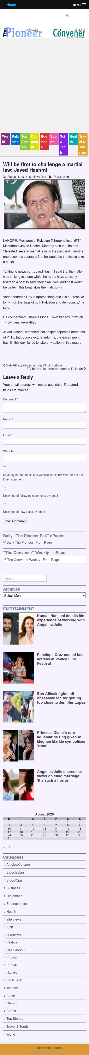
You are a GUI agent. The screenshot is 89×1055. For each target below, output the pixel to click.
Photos (11, 957)
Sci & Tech (63, 144)
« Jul (6, 847)
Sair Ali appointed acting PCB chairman (34, 365)
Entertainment (16, 903)
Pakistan (15, 139)
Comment (10, 399)
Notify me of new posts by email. (24, 511)
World (5, 139)
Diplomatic (34, 141)
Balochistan (15, 872)
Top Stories (24, 141)
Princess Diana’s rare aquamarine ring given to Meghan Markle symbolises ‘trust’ (61, 739)
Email (7, 435)
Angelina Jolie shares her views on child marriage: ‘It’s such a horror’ (59, 776)
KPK (9, 927)
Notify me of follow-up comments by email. (31, 495)
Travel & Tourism (82, 144)
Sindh (10, 995)
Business (44, 141)
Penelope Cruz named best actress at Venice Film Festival (61, 659)
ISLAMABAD (16, 950)
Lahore (13, 972)
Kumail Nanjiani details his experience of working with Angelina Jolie (61, 620)
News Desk (39, 176)
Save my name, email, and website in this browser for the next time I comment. (43, 477)
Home (11, 4)
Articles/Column (18, 864)
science (12, 987)
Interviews (13, 919)
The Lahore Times (44, 1052)
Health (73, 139)
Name (8, 419)
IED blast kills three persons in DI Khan (55, 368)
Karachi (13, 1003)
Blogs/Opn (14, 880)
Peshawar (14, 935)
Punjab (11, 965)
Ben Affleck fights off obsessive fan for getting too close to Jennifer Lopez (61, 698)
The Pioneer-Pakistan (49, 1048)
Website (8, 451)
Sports (53, 139)
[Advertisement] (44, 86)
